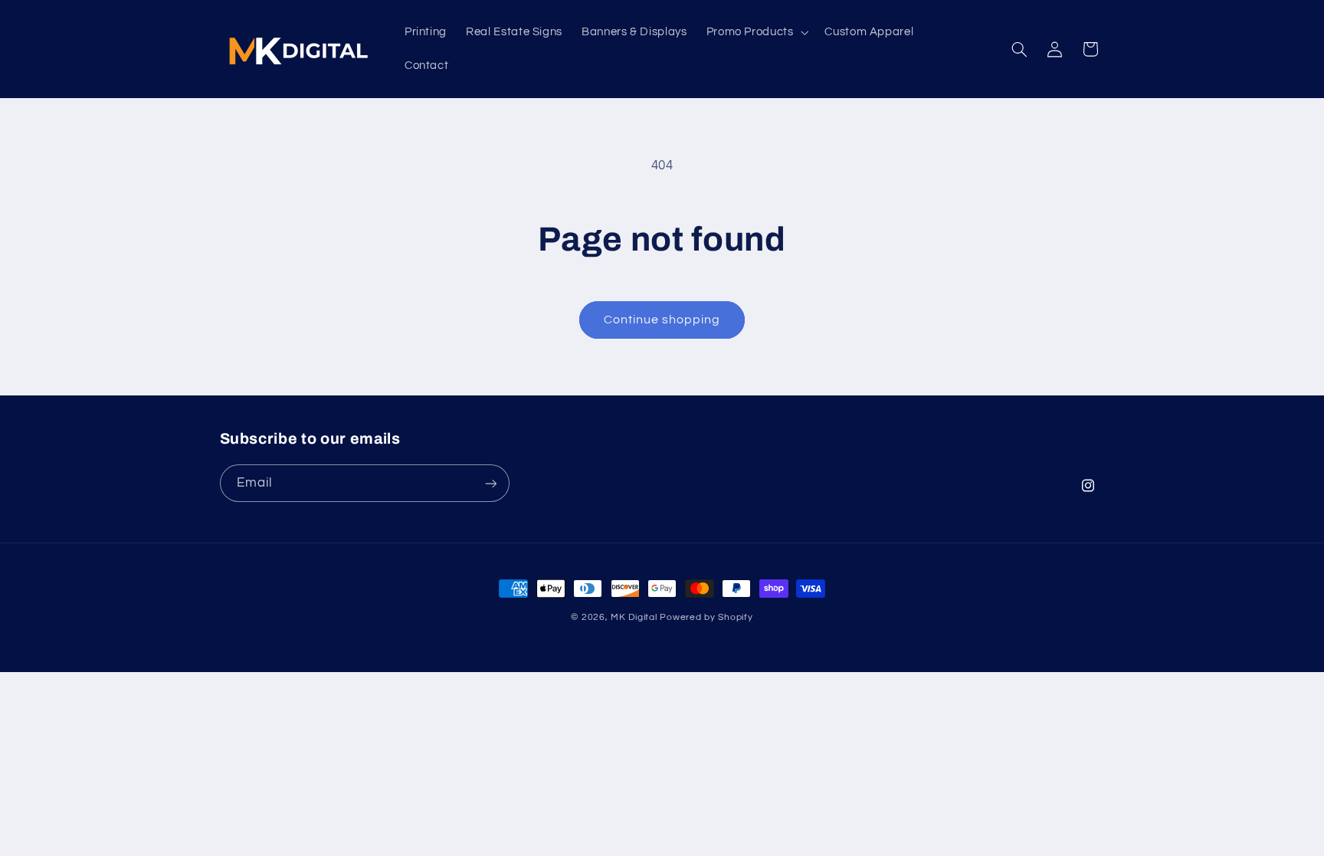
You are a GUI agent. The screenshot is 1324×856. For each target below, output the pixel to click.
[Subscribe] (490, 483)
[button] (755, 32)
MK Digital (634, 617)
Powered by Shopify (706, 617)
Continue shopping (662, 319)
